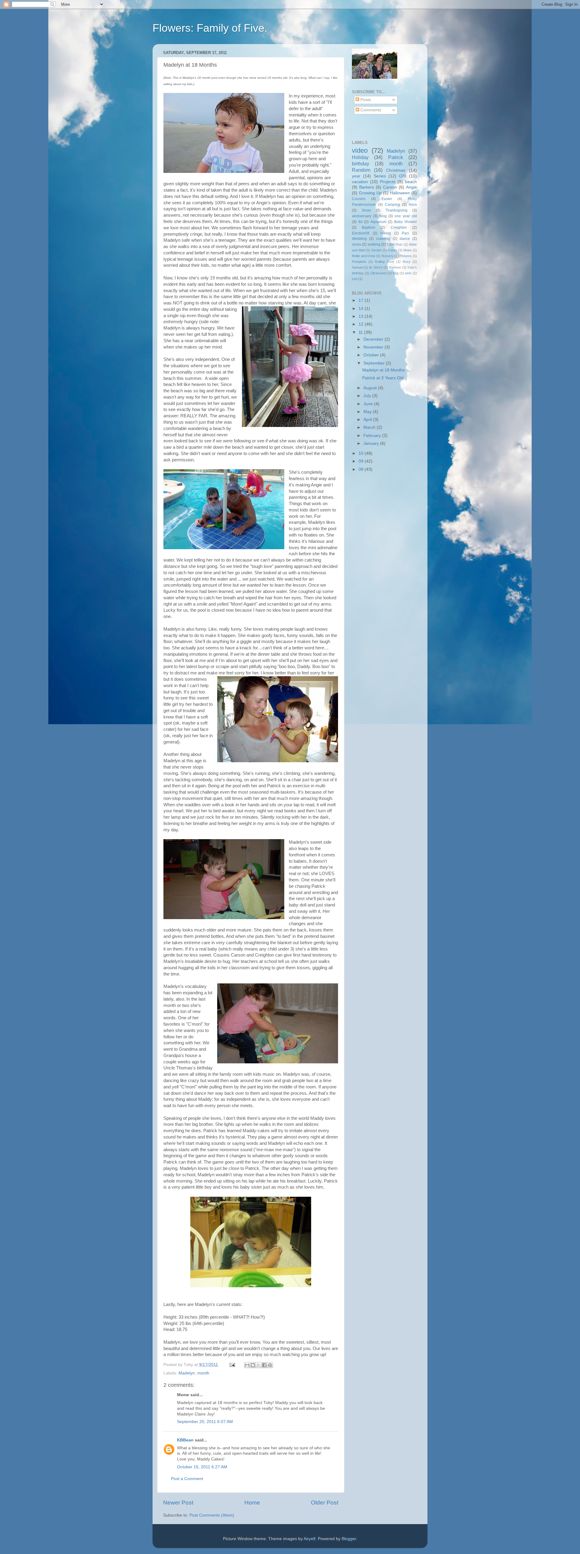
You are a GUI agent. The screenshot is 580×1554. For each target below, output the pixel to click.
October (371, 355)
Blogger (349, 1538)
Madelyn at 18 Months (383, 370)
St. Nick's (376, 267)
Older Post (324, 1502)
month (203, 1373)
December (374, 339)
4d (360, 222)
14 (362, 308)
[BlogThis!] (253, 1365)
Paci (405, 233)
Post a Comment (187, 1478)
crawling (383, 239)
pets (408, 273)
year (356, 176)
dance (405, 239)
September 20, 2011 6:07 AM (205, 1421)
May (368, 411)
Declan (376, 250)
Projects (387, 182)
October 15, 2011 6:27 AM (202, 1467)
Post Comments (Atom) (211, 1515)
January (371, 443)
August (370, 388)
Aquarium (378, 222)
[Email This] (247, 1365)
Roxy (407, 261)
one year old (406, 216)
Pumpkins (359, 261)
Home (252, 1502)
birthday (360, 163)
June (368, 404)
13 (362, 316)
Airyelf (309, 1538)
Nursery (388, 256)
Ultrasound (378, 273)
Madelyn (187, 1373)
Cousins (359, 199)
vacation (360, 182)
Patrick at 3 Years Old (383, 378)
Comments (370, 110)
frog (395, 273)
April (368, 419)
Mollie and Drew (363, 256)
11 (361, 332)
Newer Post (178, 1502)
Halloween (400, 193)
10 (362, 453)
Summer (395, 267)
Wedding (359, 239)
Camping (392, 204)
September (374, 363)
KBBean (185, 1440)
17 (362, 300)
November (374, 347)
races (356, 244)
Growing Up (370, 193)
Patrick (395, 157)
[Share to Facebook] (264, 1365)
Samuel (357, 267)
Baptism (368, 227)
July (367, 395)
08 (362, 469)
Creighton (399, 227)
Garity (392, 250)
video (360, 150)
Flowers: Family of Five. (210, 28)
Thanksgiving (396, 210)
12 (362, 324)
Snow (366, 210)
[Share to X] (259, 1365)
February (372, 435)
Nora (413, 204)
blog (383, 216)
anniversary (361, 216)
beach (411, 182)
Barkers (366, 187)
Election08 (360, 233)
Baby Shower (405, 222)
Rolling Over (384, 261)
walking (374, 244)
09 (362, 461)
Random (361, 170)
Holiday (360, 157)
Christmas (395, 170)
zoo (354, 279)
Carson (390, 187)
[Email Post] (231, 1364)
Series (380, 176)
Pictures (406, 256)
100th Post (394, 244)
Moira (407, 250)
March (370, 427)
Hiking (385, 233)
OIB (402, 176)
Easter (387, 199)
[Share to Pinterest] (270, 1365)
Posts (365, 99)
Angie (411, 187)
